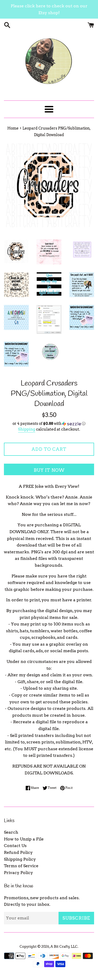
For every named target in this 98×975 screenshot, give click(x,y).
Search (11, 832)
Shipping (26, 429)
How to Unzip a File (24, 839)
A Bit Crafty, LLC (64, 947)
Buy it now (49, 470)
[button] (49, 423)
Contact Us (15, 845)
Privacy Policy (18, 872)
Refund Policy (18, 852)
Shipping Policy (20, 859)
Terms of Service (21, 865)
